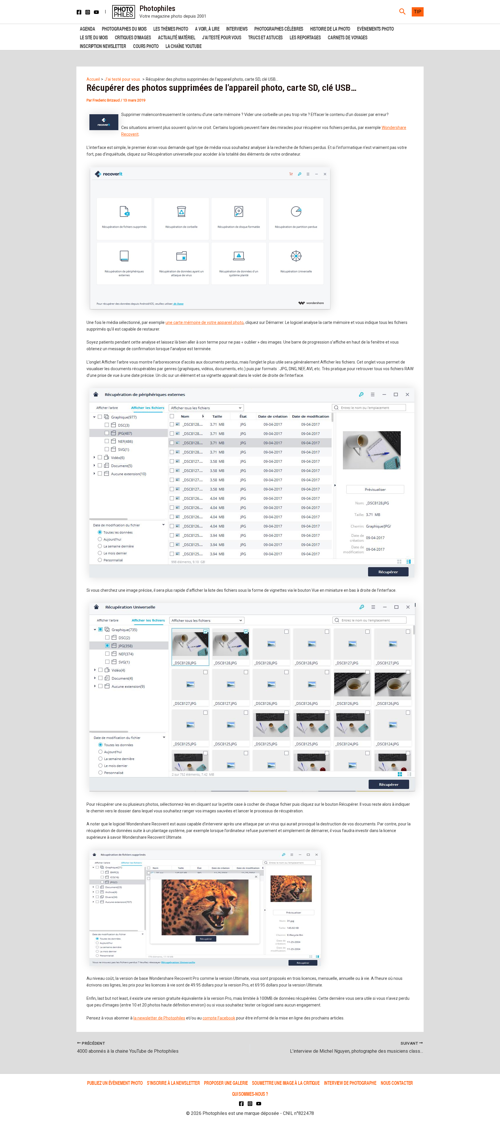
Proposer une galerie (226, 1083)
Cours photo (146, 45)
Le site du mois (94, 37)
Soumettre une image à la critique (286, 1083)
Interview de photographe (350, 1083)
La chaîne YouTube (184, 45)
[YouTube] (96, 12)
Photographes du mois (124, 28)
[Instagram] (87, 12)
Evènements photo (375, 28)
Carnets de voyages (347, 37)
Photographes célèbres (278, 28)
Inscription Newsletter (103, 45)
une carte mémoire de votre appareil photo (205, 322)
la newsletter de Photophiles (159, 1018)
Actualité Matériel (176, 37)
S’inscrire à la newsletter (173, 1083)
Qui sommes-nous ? (250, 1094)
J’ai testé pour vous (221, 37)
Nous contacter (397, 1083)
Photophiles (157, 8)
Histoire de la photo (330, 28)
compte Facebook (219, 1018)
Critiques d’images (133, 37)
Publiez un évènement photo (115, 1083)
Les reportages (305, 37)
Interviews (236, 28)
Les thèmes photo (170, 28)
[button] (402, 12)
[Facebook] (79, 12)
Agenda (87, 28)
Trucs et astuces (265, 37)
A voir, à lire (207, 28)
